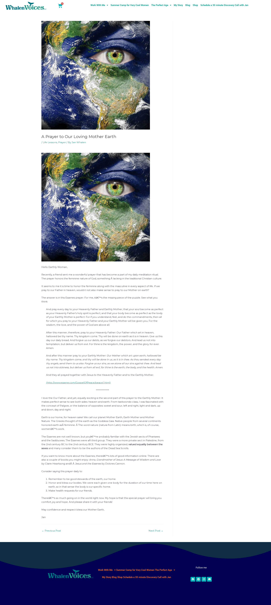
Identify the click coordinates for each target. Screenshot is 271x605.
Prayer (62, 142)
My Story (178, 5)
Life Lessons (50, 142)
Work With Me (97, 5)
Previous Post (51, 530)
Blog (187, 5)
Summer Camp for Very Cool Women (130, 5)
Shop (195, 5)
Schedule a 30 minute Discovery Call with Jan (224, 5)
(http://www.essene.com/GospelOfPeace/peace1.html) (78, 382)
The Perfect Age (159, 5)
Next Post (156, 530)
